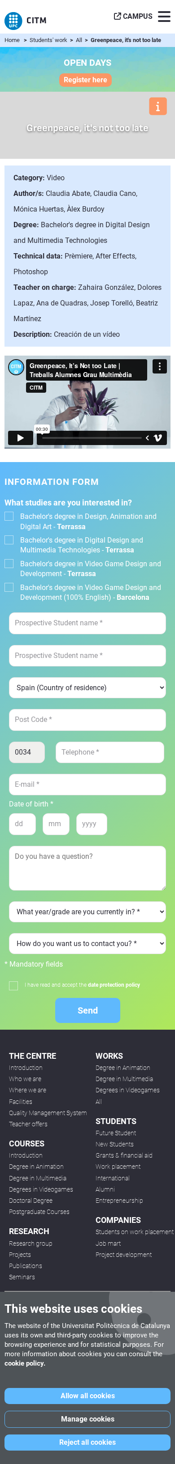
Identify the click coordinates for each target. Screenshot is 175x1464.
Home (12, 40)
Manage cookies (87, 1419)
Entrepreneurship (119, 1200)
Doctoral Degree (30, 1200)
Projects (20, 1254)
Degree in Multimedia (37, 1178)
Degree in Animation (36, 1166)
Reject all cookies (87, 1442)
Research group (30, 1243)
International (113, 1178)
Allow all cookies (88, 1396)
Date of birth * (31, 804)
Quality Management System (48, 1112)
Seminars (22, 1277)
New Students (115, 1144)
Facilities (20, 1101)
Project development (124, 1254)
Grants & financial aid (124, 1155)
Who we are (25, 1078)
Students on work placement (135, 1231)
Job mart (108, 1243)
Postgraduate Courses (39, 1211)
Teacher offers (28, 1124)
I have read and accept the (82, 985)
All (79, 40)
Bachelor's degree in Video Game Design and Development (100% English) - (90, 592)
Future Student (116, 1133)
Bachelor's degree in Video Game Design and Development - (90, 569)
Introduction (26, 1067)
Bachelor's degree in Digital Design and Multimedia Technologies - (81, 545)
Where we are (27, 1090)
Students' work (49, 40)
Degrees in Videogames (41, 1189)
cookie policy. (24, 1363)
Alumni (105, 1189)
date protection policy (114, 985)
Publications (25, 1265)
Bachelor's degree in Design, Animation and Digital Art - (88, 521)
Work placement (118, 1166)
